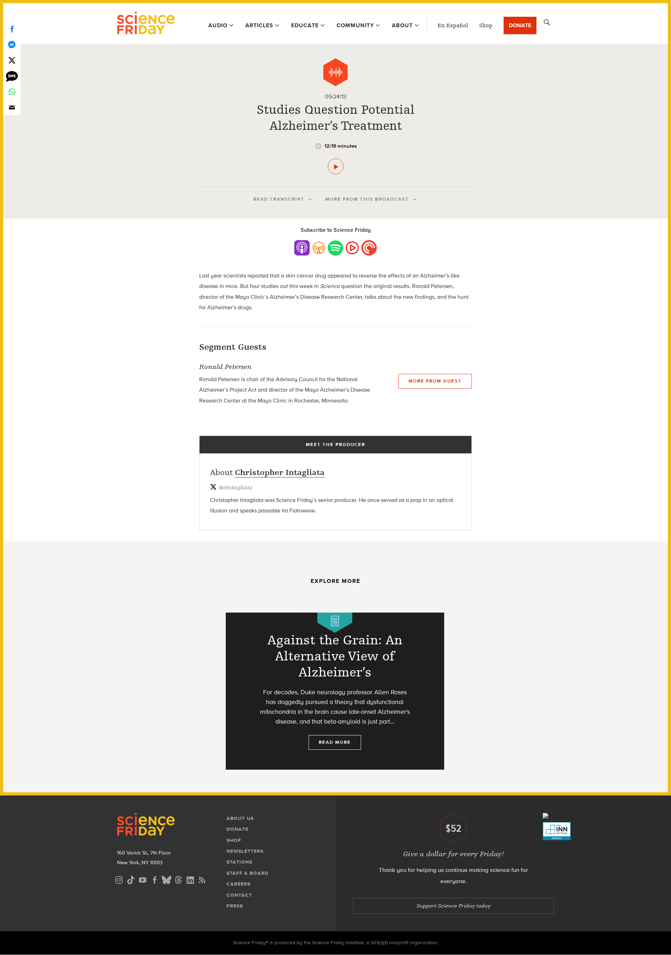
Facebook (12, 29)
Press (234, 906)
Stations (239, 862)
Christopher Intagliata (280, 472)
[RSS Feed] (202, 879)
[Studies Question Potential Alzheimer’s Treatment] (336, 166)
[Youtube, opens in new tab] (142, 879)
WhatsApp (12, 91)
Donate (520, 25)
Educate (305, 25)
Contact (239, 895)
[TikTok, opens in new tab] (130, 879)
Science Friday (146, 24)
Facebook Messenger (12, 44)
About (402, 25)
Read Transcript (278, 199)
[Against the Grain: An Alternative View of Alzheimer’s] (335, 691)
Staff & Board (247, 873)
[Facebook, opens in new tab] (154, 879)
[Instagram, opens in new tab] (119, 879)
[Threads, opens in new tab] (178, 879)
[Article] (334, 622)
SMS (12, 76)
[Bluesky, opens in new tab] (166, 879)
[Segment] (335, 72)
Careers (238, 884)
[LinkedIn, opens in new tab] (190, 879)
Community (355, 25)
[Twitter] (12, 60)
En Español (453, 25)
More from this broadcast (367, 199)
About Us (240, 818)
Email (12, 107)
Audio (218, 25)
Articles (259, 25)
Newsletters (245, 851)
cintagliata (236, 487)
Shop (485, 25)
